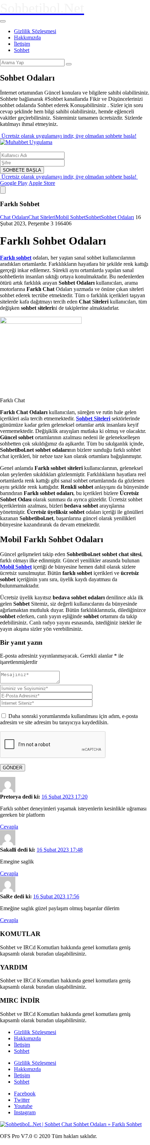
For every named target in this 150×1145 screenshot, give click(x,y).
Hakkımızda (27, 37)
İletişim (22, 44)
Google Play (14, 183)
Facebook (25, 1094)
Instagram (25, 1112)
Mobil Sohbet (70, 217)
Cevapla (9, 827)
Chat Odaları (14, 217)
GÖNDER (12, 767)
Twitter (22, 1100)
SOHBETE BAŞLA (22, 170)
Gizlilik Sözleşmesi (35, 31)
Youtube (23, 1106)
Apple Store (42, 183)
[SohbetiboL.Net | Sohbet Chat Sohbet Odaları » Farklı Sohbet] (71, 1124)
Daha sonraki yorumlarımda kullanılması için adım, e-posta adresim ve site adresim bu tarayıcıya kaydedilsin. (69, 719)
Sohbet (21, 50)
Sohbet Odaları (117, 217)
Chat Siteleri (41, 217)
